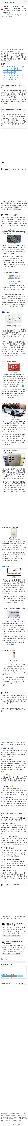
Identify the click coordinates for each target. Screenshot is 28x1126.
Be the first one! (21, 962)
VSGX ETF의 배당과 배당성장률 (12, 70)
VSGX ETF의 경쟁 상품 (9, 79)
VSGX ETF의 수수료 (9, 74)
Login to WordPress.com (12, 976)
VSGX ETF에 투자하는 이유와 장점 (13, 76)
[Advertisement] (14, 33)
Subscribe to (4, 983)
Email (11, 977)
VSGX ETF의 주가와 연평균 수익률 (13, 68)
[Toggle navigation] (25, 2)
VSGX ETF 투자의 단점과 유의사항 (13, 77)
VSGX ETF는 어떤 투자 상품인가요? (13, 66)
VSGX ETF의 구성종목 (9, 72)
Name (2, 977)
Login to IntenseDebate (4, 976)
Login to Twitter (20, 976)
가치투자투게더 (9, 2)
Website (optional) (22, 977)
